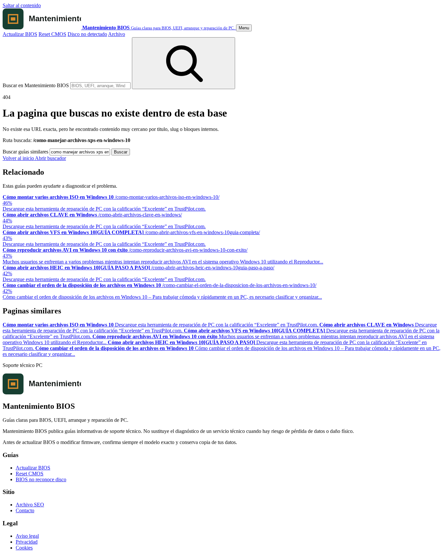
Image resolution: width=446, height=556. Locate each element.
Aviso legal (27, 536)
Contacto (25, 510)
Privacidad (27, 542)
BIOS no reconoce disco (41, 479)
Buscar (120, 152)
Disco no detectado (87, 34)
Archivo (116, 34)
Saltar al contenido (22, 5)
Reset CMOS (52, 34)
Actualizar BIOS (20, 34)
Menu (244, 27)
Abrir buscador (50, 158)
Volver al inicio (19, 158)
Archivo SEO (30, 504)
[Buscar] (183, 63)
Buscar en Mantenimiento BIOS (36, 85)
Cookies (24, 547)
